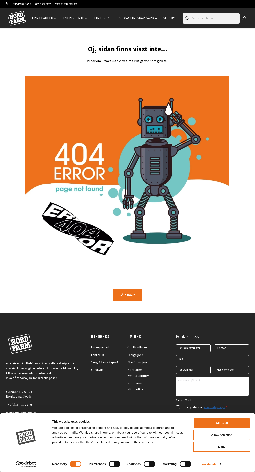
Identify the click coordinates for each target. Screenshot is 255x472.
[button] (244, 18)
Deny (221, 446)
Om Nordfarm (43, 4)
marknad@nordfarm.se (21, 413)
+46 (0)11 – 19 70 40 (19, 405)
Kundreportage (22, 4)
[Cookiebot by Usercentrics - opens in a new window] (25, 464)
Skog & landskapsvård (106, 362)
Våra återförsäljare (66, 4)
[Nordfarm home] (16, 18)
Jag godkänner (206, 407)
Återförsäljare (137, 362)
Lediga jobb (136, 355)
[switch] (114, 464)
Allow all (222, 423)
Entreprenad (100, 347)
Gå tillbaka (127, 295)
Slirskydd (97, 370)
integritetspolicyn (214, 407)
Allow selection (221, 435)
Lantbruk (97, 355)
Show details (207, 464)
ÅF (7, 4)
